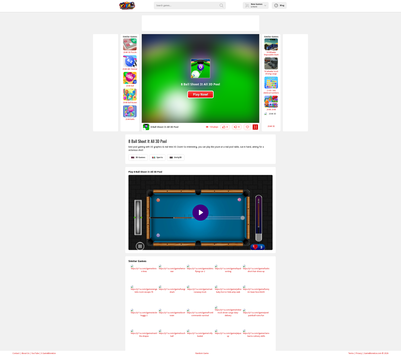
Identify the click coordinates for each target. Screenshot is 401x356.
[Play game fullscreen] (255, 127)
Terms (351, 353)
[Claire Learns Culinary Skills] (256, 339)
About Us (25, 353)
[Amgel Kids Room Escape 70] (143, 295)
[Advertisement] (201, 23)
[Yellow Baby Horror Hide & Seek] (228, 295)
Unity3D (178, 157)
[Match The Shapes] (143, 339)
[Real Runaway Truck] (200, 295)
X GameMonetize (48, 353)
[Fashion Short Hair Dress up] (256, 274)
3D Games (140, 157)
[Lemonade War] (172, 274)
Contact (16, 353)
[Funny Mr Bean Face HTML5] (256, 295)
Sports (159, 157)
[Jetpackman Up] (228, 339)
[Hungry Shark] (172, 295)
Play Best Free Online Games (127, 5)
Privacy (359, 353)
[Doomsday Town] (172, 318)
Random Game (201, 353)
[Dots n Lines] (143, 274)
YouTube (35, 353)
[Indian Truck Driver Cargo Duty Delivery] (228, 316)
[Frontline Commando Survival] (200, 318)
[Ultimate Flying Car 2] (200, 274)
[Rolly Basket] (200, 339)
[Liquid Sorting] (228, 274)
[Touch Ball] (172, 339)
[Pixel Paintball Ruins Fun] (256, 318)
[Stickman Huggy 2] (143, 318)
